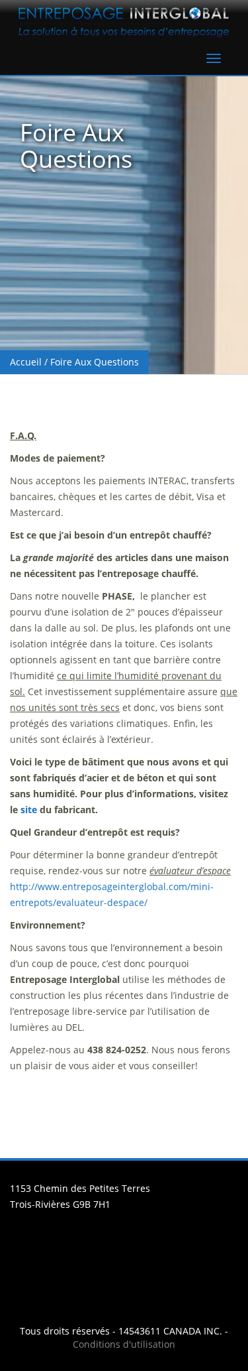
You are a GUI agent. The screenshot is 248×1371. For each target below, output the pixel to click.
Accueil (26, 362)
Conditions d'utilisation (124, 1344)
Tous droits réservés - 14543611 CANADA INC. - (124, 1331)
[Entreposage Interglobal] (124, 21)
